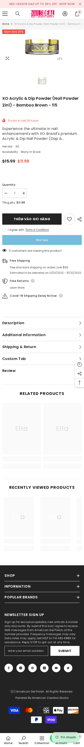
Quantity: (9, 185)
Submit (65, 651)
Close (80, 4)
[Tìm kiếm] (17, 13)
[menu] (5, 13)
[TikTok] (44, 668)
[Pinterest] (32, 668)
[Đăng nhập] (65, 14)
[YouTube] (56, 668)
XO (17, 146)
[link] (21, 458)
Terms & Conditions (37, 229)
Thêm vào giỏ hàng (32, 219)
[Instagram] (20, 668)
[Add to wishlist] (69, 219)
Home (5, 24)
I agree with (16, 230)
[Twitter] (68, 668)
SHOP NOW (67, 4)
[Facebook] (8, 668)
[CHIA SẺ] (78, 219)
